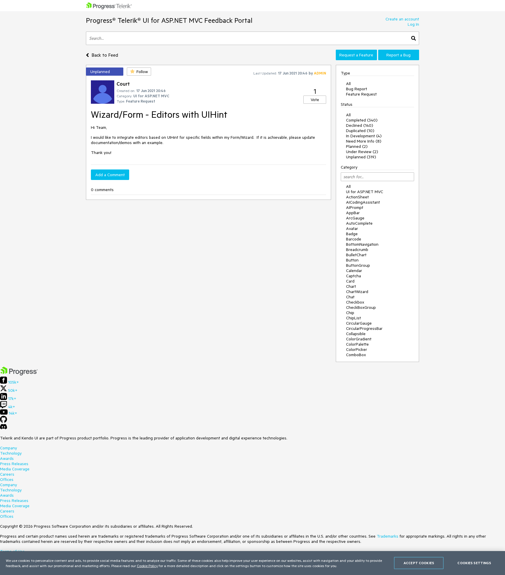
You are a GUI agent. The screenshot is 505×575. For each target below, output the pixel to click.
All (348, 83)
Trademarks (387, 536)
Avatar (352, 228)
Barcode (353, 239)
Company (8, 448)
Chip (350, 312)
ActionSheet (357, 197)
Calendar (354, 270)
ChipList (353, 318)
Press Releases (14, 463)
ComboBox (356, 354)
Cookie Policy (147, 565)
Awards (7, 458)
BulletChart (356, 254)
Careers (7, 474)
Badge (352, 233)
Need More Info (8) (363, 141)
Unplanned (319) (361, 157)
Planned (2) (357, 146)
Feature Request (361, 94)
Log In (413, 24)
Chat (350, 296)
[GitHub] (3, 421)
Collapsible (356, 333)
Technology (11, 453)
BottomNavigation (362, 244)
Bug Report (356, 88)
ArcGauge (355, 218)
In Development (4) (364, 135)
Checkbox (355, 302)
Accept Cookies (419, 563)
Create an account (402, 19)
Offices (6, 479)
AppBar (353, 212)
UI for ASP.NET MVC (364, 191)
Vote (315, 99)
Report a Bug (398, 55)
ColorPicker (356, 349)
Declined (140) (359, 125)
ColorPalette (357, 344)
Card (350, 281)
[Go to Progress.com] (19, 374)
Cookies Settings (474, 563)
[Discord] (3, 428)
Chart (351, 286)
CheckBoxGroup (361, 307)
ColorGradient (358, 339)
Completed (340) (362, 120)
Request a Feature (356, 55)
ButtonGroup (358, 265)
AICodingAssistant (363, 202)
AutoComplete (359, 223)
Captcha (353, 275)
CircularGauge (359, 323)
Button (352, 260)
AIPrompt (354, 207)
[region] (252, 563)
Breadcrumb (357, 249)
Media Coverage (15, 469)
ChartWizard (357, 291)
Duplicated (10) (360, 130)
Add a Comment (110, 174)
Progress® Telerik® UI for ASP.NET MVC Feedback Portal (169, 20)
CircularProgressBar (364, 328)
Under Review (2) (362, 151)
